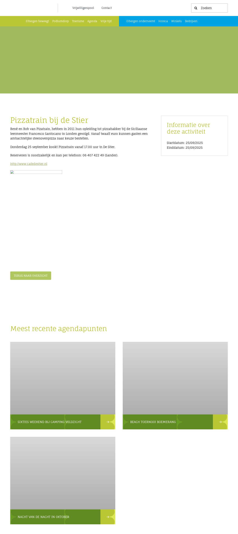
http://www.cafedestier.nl (28, 164)
